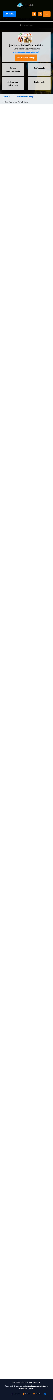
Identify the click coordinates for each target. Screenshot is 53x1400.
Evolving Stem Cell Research (18, 1309)
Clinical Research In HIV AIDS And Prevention (25, 1246)
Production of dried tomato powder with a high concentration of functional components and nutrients (25, 1189)
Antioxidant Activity (25, 96)
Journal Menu (26, 24)
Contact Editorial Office (25, 247)
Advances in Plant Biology (17, 1288)
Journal (7, 96)
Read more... (26, 1116)
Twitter (27, 1394)
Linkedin (38, 1394)
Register (9, 14)
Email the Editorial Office (26, 914)
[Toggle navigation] (47, 14)
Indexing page (11, 1058)
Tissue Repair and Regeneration (19, 1267)
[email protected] (23, 856)
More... (26, 1368)
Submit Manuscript (26, 57)
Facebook (17, 1394)
